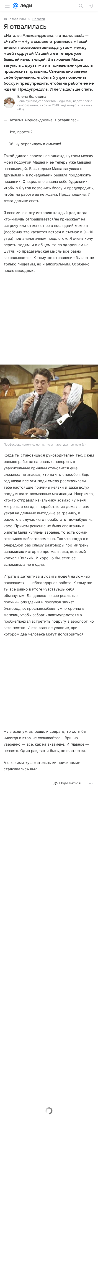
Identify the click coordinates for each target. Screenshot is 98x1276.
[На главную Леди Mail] (25, 5)
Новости (38, 19)
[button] (49, 402)
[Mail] (15, 5)
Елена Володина (31, 97)
